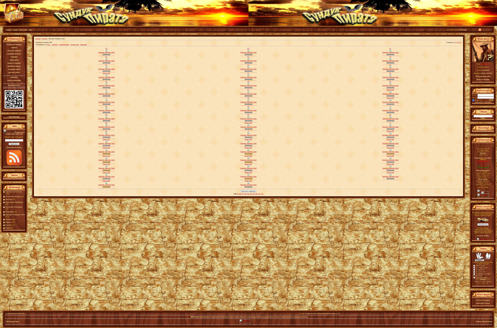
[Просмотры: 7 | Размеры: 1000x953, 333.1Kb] (106, 76)
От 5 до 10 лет (480, 272)
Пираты (8, 222)
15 (248, 65)
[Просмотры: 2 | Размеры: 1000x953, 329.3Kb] (390, 92)
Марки (7, 228)
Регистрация (23, 29)
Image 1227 (390, 98)
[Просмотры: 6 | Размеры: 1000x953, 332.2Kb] (248, 59)
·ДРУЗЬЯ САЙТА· (14, 72)
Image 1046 (390, 164)
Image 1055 (390, 139)
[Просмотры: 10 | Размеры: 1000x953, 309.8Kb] (248, 67)
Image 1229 (106, 73)
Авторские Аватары (13, 196)
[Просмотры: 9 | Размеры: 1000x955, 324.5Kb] (106, 100)
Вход (30, 29)
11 (390, 48)
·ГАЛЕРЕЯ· (14, 57)
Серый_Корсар (483, 162)
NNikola (483, 159)
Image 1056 (248, 139)
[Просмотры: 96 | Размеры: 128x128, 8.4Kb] (106, 166)
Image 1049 (390, 156)
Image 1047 (248, 164)
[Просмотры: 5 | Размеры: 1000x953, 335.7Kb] (106, 92)
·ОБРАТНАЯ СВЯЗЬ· (14, 66)
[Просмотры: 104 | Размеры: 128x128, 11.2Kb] (248, 142)
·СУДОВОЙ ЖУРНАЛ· (14, 54)
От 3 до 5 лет (480, 269)
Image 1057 (106, 139)
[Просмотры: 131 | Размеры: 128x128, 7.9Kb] (390, 175)
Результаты (478, 281)
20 (390, 81)
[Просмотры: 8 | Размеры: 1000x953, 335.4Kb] (106, 67)
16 (106, 81)
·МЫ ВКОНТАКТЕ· (14, 85)
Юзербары (9, 212)
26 (106, 131)
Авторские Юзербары (13, 207)
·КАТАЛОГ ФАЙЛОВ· (14, 51)
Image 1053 (248, 147)
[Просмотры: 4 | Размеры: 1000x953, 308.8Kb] (106, 133)
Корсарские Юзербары (14, 202)
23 (248, 48)
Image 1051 (106, 156)
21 (248, 57)
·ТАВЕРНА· (14, 77)
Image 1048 (106, 164)
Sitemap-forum (487, 321)
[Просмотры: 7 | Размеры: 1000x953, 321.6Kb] (390, 76)
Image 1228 (390, 90)
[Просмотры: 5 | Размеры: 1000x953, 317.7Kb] (390, 59)
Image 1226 (248, 123)
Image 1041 (248, 181)
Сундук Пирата (11, 313)
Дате (48, 44)
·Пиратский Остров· (483, 303)
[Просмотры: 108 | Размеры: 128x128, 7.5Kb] (248, 158)
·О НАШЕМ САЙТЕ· (14, 69)
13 (248, 114)
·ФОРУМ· (14, 47)
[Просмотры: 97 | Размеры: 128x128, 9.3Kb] (248, 150)
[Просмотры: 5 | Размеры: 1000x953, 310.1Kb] (390, 125)
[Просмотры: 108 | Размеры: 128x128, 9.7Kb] (390, 158)
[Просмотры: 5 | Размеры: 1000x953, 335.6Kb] (248, 133)
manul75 (483, 165)
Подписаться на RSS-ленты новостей (15, 133)
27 (248, 90)
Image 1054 (106, 147)
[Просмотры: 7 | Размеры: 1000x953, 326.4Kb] (390, 117)
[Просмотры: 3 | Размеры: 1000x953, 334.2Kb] (390, 84)
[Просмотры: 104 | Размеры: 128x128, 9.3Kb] (106, 183)
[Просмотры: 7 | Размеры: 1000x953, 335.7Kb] (106, 51)
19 (106, 48)
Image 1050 (248, 156)
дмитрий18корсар (483, 161)
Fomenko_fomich (483, 167)
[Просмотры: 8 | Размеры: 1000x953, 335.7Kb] (390, 51)
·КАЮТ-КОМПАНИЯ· (14, 80)
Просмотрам (75, 44)
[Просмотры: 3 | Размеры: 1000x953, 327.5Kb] (390, 133)
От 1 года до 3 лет (482, 267)
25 (390, 73)
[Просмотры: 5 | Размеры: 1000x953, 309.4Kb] (248, 84)
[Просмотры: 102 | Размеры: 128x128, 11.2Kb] (106, 158)
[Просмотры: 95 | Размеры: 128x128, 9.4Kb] (390, 150)
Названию (83, 44)
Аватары (8, 199)
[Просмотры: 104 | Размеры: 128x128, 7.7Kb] (248, 166)
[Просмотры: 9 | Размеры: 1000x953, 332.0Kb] (248, 51)
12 (106, 65)
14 (248, 106)
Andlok (483, 164)
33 (390, 114)
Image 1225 (390, 131)
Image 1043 (390, 172)
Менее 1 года (480, 265)
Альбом (44, 38)
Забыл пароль (479, 102)
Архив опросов (487, 281)
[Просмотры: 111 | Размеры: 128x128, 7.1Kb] (248, 183)
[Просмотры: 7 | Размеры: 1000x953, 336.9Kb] (248, 117)
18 (248, 81)
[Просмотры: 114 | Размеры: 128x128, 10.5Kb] (106, 175)
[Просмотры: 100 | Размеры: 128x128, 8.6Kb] (248, 175)
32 (106, 114)
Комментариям (64, 44)
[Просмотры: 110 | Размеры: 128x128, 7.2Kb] (106, 142)
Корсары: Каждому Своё (15, 215)
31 (248, 73)
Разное (8, 225)
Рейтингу (55, 44)
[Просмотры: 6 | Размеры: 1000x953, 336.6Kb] (390, 100)
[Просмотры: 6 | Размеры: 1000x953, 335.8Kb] (106, 109)
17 (390, 123)
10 (390, 57)
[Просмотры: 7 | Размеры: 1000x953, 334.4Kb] (390, 109)
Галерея (15, 29)
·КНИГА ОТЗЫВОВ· (14, 63)
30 (106, 106)
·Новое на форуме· (483, 79)
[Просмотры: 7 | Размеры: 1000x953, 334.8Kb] (106, 125)
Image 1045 (106, 172)
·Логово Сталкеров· (483, 300)
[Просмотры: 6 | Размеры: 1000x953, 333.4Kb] (248, 125)
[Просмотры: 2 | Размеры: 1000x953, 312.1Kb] (390, 67)
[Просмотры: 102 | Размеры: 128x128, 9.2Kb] (390, 166)
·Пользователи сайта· (483, 76)
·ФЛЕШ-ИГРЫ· (14, 60)
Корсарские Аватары (13, 192)
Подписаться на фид (14, 147)
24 (248, 98)
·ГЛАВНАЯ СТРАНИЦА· (14, 44)
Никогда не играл (481, 277)
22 (106, 57)
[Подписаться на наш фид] (14, 164)
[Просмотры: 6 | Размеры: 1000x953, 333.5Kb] (106, 117)
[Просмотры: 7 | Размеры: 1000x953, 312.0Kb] (106, 84)
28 (106, 123)
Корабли (8, 219)
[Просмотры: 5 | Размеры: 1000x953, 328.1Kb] (248, 92)
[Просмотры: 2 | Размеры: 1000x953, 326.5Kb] (248, 76)
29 (390, 65)
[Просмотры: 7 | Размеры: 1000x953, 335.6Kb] (106, 59)
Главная (8, 29)
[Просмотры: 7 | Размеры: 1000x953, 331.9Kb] (248, 100)
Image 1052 (390, 147)
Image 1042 (106, 181)
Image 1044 (248, 172)
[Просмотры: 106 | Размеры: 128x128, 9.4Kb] (390, 142)
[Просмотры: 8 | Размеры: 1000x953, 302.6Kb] (248, 109)
